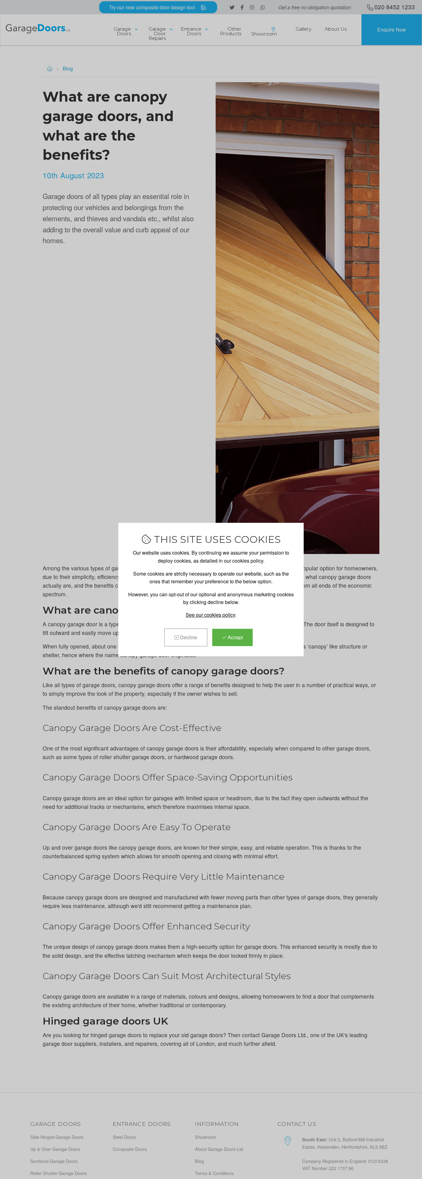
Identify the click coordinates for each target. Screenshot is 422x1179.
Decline (188, 637)
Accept (234, 637)
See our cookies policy (210, 614)
